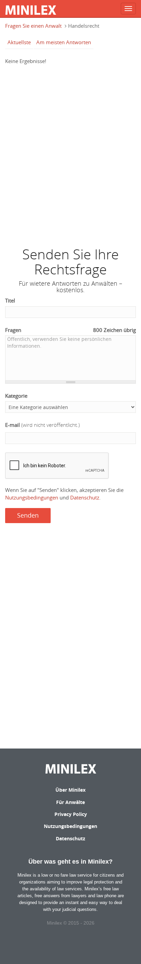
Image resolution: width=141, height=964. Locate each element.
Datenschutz (84, 497)
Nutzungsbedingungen (31, 497)
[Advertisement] (70, 152)
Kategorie (16, 395)
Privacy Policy (70, 814)
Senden (28, 515)
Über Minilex (70, 790)
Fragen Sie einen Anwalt (33, 25)
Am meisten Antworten (63, 42)
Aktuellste (19, 42)
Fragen (70, 329)
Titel (10, 300)
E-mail (42, 424)
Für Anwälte (70, 802)
